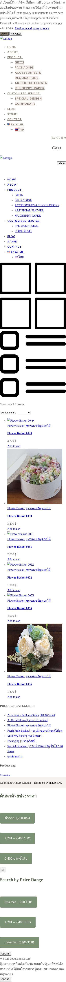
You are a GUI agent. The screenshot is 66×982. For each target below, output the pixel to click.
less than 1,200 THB (18, 902)
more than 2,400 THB (19, 942)
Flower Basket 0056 (19, 684)
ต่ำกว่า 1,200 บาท (17, 818)
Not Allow (16, 33)
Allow (4, 33)
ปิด (3, 869)
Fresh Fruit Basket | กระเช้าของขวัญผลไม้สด (35, 730)
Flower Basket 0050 (19, 516)
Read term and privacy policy (32, 28)
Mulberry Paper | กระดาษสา (24, 735)
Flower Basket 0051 (19, 546)
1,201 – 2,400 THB (18, 922)
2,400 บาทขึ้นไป (16, 858)
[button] (13, 446)
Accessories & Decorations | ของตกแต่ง (31, 715)
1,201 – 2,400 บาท (17, 838)
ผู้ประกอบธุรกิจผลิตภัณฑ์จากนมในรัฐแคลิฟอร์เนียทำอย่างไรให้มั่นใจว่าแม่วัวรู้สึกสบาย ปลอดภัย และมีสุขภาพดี (32, 969)
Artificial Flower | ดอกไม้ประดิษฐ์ (27, 720)
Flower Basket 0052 (19, 577)
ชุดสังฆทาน (14, 756)
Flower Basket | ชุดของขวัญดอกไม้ (29, 425)
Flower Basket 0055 (19, 608)
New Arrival (5, 775)
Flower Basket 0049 (19, 433)
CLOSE (5, 953)
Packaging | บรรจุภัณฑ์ (21, 741)
